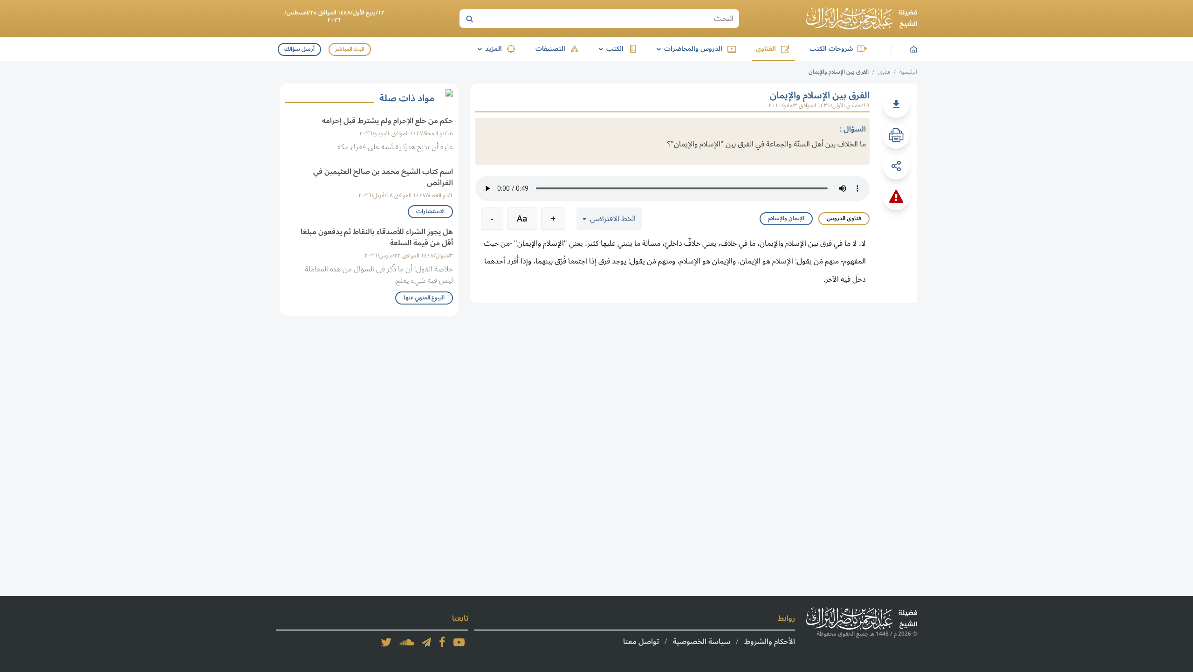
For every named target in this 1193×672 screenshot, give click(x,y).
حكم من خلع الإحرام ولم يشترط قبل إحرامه (387, 120)
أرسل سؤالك (299, 49)
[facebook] (442, 642)
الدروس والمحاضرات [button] (687, 48)
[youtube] (459, 642)
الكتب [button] (610, 48)
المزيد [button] (488, 48)
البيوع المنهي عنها (424, 298)
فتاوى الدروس (844, 218)
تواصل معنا (641, 642)
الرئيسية (908, 72)
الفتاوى (766, 48)
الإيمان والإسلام (786, 218)
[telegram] (426, 642)
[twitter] (386, 642)
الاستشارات (430, 211)
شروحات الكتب (831, 48)
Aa (522, 219)
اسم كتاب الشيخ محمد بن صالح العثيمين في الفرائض (383, 177)
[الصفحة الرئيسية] (861, 18)
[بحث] (469, 19)
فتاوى (884, 72)
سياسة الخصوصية (701, 642)
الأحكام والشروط (769, 642)
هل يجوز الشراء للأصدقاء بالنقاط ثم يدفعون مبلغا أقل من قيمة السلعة (377, 237)
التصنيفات (550, 48)
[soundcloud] (406, 642)
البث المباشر (349, 49)
